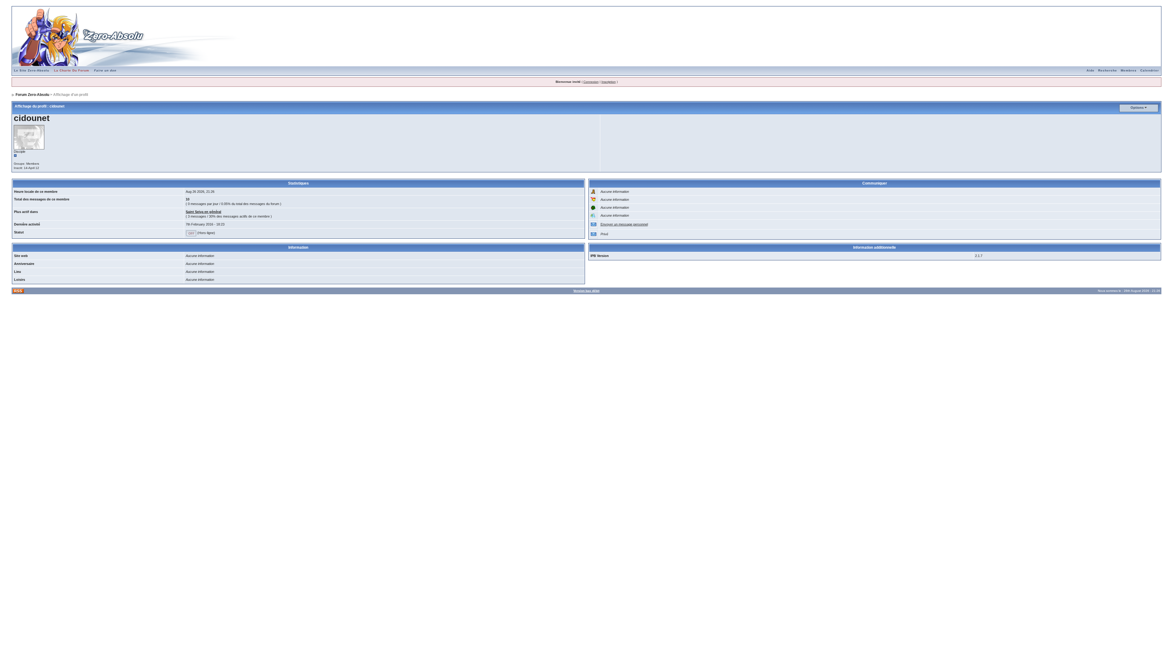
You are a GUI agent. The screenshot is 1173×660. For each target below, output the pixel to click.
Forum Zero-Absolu (32, 95)
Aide (1090, 70)
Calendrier (1149, 70)
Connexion (591, 81)
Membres (1129, 70)
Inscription (608, 81)
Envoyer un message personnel (624, 224)
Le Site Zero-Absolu (31, 70)
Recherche (1107, 70)
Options (1137, 107)
